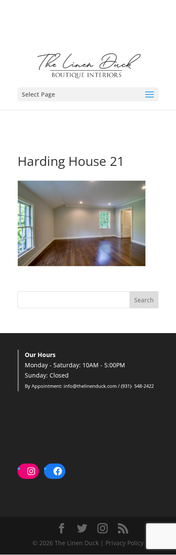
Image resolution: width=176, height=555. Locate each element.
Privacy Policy (125, 543)
